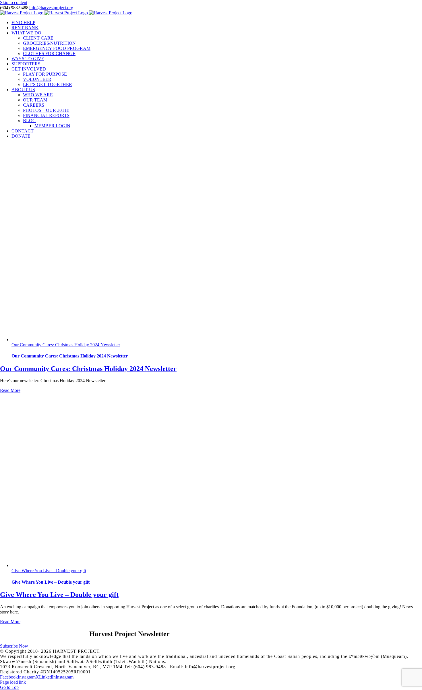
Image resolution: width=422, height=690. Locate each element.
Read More (10, 390)
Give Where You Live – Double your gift (48, 570)
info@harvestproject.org (51, 7)
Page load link (13, 682)
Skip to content (13, 2)
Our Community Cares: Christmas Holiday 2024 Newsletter (65, 344)
